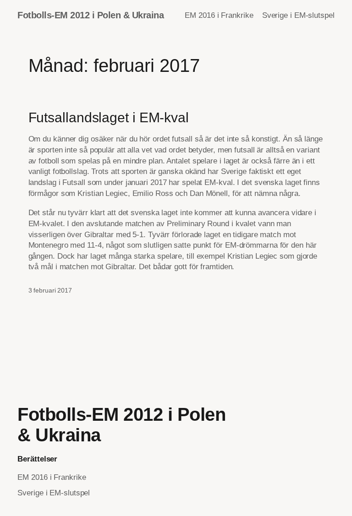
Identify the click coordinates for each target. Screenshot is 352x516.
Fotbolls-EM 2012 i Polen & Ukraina (90, 15)
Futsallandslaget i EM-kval (108, 117)
